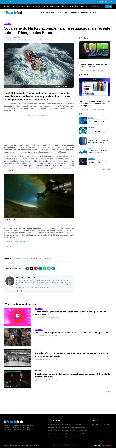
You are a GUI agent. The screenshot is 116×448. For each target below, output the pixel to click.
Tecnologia (51, 12)
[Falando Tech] (13, 13)
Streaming (7, 23)
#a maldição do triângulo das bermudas (25, 258)
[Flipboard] (108, 2)
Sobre (12, 2)
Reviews (84, 12)
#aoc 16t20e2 (83, 430)
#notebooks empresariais (56, 437)
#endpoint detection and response (58, 427)
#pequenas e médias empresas (74, 437)
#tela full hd (73, 430)
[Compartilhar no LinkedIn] (40, 268)
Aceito (109, 6)
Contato (6, 2)
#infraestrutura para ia (66, 434)
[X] (106, 2)
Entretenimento (72, 12)
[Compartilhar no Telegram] (49, 268)
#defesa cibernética (54, 430)
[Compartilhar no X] (31, 268)
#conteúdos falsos (80, 434)
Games (60, 12)
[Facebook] (103, 2)
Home (41, 12)
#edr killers (65, 430)
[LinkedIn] (17, 291)
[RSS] (111, 2)
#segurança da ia (53, 424)
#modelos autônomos (66, 424)
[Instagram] (100, 2)
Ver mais (106, 169)
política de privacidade (92, 6)
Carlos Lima (16, 37)
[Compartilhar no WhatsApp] (44, 268)
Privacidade (75, 445)
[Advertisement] (39, 130)
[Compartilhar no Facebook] (27, 268)
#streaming (47, 258)
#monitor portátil (53, 434)
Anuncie (17, 2)
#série (40, 258)
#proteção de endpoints (78, 427)
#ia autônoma (79, 424)
